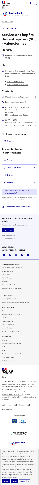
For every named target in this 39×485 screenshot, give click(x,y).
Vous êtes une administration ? (11, 354)
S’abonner (7, 230)
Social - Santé (6, 275)
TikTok (10, 255)
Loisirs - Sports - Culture (9, 299)
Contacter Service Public (9, 361)
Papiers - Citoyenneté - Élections (12, 268)
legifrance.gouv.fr (8, 405)
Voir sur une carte (14, 81)
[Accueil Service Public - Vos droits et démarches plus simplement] (16, 16)
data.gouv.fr (6, 409)
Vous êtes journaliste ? (8, 357)
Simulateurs (5, 318)
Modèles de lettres (7, 321)
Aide (3, 350)
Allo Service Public (7, 328)
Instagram (22, 255)
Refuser (14, 481)
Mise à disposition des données (11, 344)
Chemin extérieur (14, 167)
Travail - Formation (7, 278)
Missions (10, 141)
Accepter (6, 481)
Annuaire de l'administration (10, 331)
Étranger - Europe (7, 295)
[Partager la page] (12, 28)
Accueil (10, 182)
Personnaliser (24, 481)
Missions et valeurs (7, 347)
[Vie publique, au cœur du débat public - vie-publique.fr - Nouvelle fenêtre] (19, 433)
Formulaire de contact (14, 102)
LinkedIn (16, 255)
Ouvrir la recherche (30, 3)
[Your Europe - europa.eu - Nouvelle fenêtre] (19, 421)
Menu (36, 4)
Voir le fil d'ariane (7, 22)
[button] (16, 28)
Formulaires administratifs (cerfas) (12, 314)
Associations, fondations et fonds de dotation (16, 302)
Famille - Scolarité (7, 271)
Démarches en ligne (8, 311)
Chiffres (4, 340)
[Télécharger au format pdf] (4, 28)
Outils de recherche (8, 325)
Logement (5, 281)
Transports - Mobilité (8, 285)
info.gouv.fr (23, 405)
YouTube (28, 255)
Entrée (10, 175)
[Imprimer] (8, 28)
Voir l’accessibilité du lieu (17, 84)
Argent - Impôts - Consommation (12, 288)
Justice (4, 292)
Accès (9, 160)
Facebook (4, 255)
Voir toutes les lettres (8, 238)
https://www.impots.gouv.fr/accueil (19, 97)
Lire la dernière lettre (8, 235)
